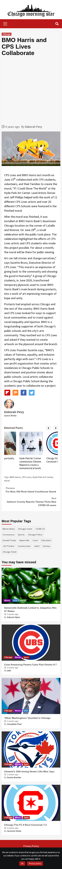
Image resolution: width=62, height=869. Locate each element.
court (35, 540)
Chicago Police (35, 534)
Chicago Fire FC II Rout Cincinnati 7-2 (25, 825)
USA (15, 600)
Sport (26, 657)
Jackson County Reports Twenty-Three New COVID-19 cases (31, 501)
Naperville (24, 540)
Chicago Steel (9, 551)
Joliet (37, 546)
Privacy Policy (31, 846)
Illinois (7, 600)
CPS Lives (26, 477)
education (46, 540)
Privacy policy (35, 863)
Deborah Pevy (33, 127)
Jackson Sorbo (14, 831)
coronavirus (9, 534)
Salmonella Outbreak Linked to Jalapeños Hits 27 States (30, 609)
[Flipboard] (7, 393)
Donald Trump (9, 540)
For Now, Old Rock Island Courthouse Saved (31, 490)
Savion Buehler (14, 777)
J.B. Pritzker (9, 546)
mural (7, 480)
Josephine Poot (14, 724)
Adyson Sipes (13, 617)
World (23, 600)
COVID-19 (40, 528)
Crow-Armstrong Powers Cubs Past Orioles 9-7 (30, 664)
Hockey (46, 546)
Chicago (6, 34)
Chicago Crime (25, 528)
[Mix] (15, 393)
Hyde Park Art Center (43, 477)
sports (21, 534)
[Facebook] (23, 393)
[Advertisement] (31, 90)
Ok (22, 863)
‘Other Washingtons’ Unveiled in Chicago (27, 718)
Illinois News (9, 528)
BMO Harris (15, 477)
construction (24, 546)
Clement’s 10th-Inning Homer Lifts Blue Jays (29, 771)
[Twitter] (32, 393)
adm (9, 671)
